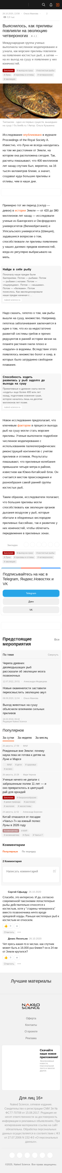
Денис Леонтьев (18, 938)
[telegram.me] (42, 1155)
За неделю (25, 737)
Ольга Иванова (31, 13)
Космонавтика (11, 831)
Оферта (31, 1018)
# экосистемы (24, 806)
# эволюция (9, 79)
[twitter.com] (12, 1155)
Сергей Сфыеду (17, 891)
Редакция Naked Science (15, 721)
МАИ (9, 764)
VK (31, 609)
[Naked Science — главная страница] (17, 4)
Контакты (31, 1024)
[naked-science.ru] (50, 1155)
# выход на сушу (25, 70)
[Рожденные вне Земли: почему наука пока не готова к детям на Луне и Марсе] (54, 755)
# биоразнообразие (26, 797)
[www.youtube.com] (27, 1155)
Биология (8, 70)
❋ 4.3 (34, 36)
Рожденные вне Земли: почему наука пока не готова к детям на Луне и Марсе (24, 755)
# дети (18, 764)
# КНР (24, 831)
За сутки (8, 737)
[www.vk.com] (20, 1155)
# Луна (7, 75)
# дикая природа (12, 802)
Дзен (31, 601)
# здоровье (30, 764)
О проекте (31, 1031)
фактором (24, 425)
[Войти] (57, 4)
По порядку (29, 851)
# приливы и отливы (24, 75)
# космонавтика (11, 835)
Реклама (31, 1038)
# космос (8, 769)
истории (20, 210)
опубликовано (32, 134)
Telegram (31, 593)
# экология (9, 806)
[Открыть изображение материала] (31, 101)
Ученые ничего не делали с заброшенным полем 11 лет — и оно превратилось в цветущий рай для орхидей (24, 786)
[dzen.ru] (35, 1155)
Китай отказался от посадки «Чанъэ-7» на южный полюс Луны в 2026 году (21, 821)
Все (56, 639)
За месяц (41, 737)
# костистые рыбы (45, 70)
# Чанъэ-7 (38, 835)
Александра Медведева (35, 681)
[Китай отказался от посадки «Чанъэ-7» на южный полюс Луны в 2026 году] (54, 821)
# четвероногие (45, 75)
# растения (29, 802)
